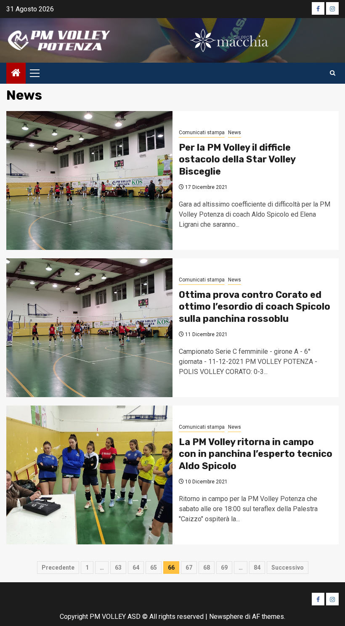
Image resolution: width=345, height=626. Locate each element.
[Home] (16, 74)
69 (224, 567)
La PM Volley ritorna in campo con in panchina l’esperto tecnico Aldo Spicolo (255, 454)
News (234, 132)
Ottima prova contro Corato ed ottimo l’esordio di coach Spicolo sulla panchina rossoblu (254, 306)
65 (153, 567)
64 (136, 567)
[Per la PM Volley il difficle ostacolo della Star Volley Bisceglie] (89, 180)
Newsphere (226, 617)
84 (257, 567)
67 (189, 567)
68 (206, 567)
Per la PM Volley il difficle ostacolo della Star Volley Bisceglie (237, 159)
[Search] (332, 73)
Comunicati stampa (202, 132)
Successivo (287, 567)
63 (118, 567)
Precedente (58, 567)
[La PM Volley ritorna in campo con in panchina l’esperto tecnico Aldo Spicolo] (89, 475)
